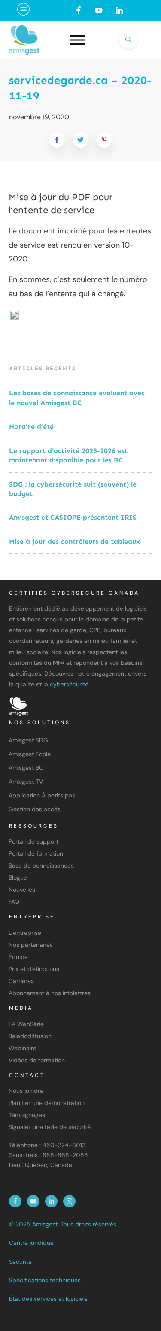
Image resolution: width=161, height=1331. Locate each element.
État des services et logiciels (48, 1299)
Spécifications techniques (45, 1280)
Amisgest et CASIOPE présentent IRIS (73, 517)
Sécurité (20, 1262)
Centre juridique (31, 1243)
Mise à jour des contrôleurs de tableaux (74, 541)
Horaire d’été (31, 426)
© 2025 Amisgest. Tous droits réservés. (63, 1224)
